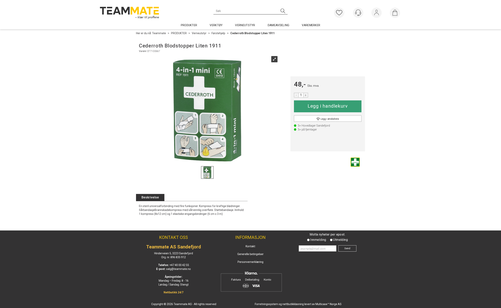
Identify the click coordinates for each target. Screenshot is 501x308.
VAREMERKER (311, 25)
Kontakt (250, 246)
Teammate (159, 33)
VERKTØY (216, 25)
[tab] (150, 197)
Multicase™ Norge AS (328, 304)
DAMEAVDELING (278, 25)
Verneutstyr (199, 33)
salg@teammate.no (178, 269)
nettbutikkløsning (293, 304)
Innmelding (318, 240)
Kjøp (327, 106)
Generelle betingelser (250, 254)
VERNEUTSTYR (245, 25)
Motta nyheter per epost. (327, 234)
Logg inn (376, 13)
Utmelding (340, 240)
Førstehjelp (218, 33)
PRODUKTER (189, 25)
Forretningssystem (266, 304)
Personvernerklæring (250, 261)
